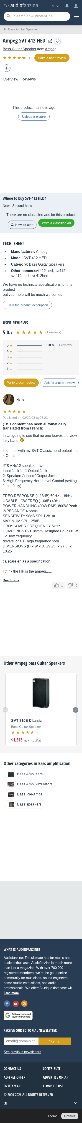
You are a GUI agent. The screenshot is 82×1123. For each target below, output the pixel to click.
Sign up (54, 1041)
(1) (30, 58)
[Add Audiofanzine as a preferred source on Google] (18, 1015)
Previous (5, 709)
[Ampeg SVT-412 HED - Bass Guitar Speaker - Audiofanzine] (21, 5)
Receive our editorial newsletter (30, 1030)
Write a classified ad (56, 223)
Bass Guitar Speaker (19, 49)
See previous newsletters (22, 1052)
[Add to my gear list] (57, 41)
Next (75, 710)
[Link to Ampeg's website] (49, 41)
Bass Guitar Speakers (46, 264)
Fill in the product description (27, 305)
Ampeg (50, 49)
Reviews (28, 79)
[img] (15, 58)
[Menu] (76, 16)
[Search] (8, 16)
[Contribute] (6, 68)
